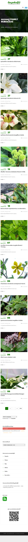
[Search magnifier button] (24, 428)
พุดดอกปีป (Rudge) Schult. (12, 394)
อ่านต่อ (2, 69)
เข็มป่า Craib (8, 357)
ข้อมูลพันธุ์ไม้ (14, 2)
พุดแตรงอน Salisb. (12, 320)
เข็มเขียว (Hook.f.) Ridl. (13, 172)
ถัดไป (21, 408)
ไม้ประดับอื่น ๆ (7, 475)
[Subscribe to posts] (5, 499)
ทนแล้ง (10, 432)
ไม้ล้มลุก (6, 460)
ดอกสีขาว (22, 431)
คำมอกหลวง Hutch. (13, 283)
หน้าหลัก (2, 27)
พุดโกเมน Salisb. (12, 135)
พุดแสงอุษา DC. (11, 98)
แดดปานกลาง (5, 432)
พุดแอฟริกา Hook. (11, 61)
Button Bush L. (13, 208)
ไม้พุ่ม (6, 464)
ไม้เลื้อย (6, 471)
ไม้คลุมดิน (6, 456)
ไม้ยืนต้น (6, 467)
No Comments (24, 64)
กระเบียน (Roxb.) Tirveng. (11, 246)
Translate (13, 418)
